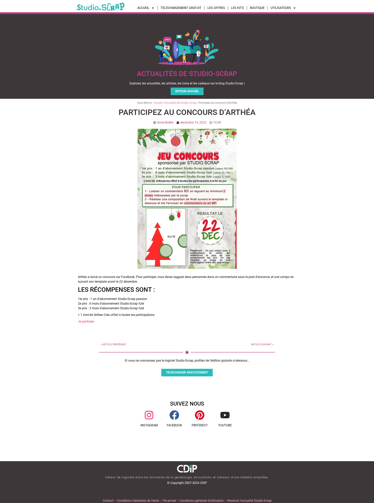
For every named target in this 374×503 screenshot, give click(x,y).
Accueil (158, 102)
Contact (108, 500)
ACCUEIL (143, 8)
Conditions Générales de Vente (138, 500)
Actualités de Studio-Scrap (180, 102)
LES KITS (237, 8)
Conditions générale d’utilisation (202, 500)
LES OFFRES (216, 8)
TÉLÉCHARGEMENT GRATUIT (181, 8)
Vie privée (169, 500)
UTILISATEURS (281, 8)
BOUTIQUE (257, 8)
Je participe (86, 321)
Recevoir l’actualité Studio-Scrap (249, 500)
